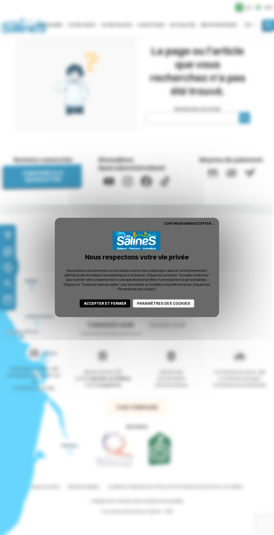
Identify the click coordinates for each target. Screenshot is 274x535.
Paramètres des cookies (163, 303)
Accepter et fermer (105, 303)
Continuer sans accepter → (189, 223)
